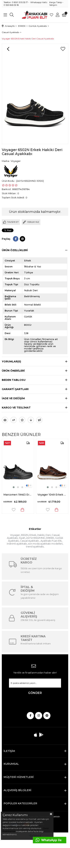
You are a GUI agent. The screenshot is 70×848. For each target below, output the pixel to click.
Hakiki (41, 534)
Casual (55, 534)
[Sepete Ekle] (22, 510)
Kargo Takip (55, 2)
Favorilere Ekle (13, 510)
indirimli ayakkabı (17, 543)
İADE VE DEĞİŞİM (13, 398)
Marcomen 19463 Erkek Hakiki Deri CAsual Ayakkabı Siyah (17, 494)
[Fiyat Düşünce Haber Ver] (31, 420)
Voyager (15, 534)
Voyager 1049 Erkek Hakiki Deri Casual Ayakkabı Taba (52, 494)
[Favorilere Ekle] (62, 49)
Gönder (35, 693)
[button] (13, 487)
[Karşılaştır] (13, 420)
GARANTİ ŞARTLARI (15, 389)
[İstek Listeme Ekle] (5, 420)
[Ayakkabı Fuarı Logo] (34, 15)
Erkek (32, 534)
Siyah (22, 537)
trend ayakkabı (35, 546)
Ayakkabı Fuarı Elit (51, 540)
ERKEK (50, 537)
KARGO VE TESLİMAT (16, 407)
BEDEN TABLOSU (13, 380)
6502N (24, 534)
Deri (48, 534)
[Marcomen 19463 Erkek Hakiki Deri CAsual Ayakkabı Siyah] (18, 464)
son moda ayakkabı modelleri (45, 543)
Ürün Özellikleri (15, 250)
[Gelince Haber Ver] (39, 420)
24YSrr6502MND (35, 537)
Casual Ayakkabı (29, 540)
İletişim (53, 5)
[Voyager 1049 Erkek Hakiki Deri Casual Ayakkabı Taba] (52, 464)
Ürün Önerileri (13, 370)
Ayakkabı (12, 537)
